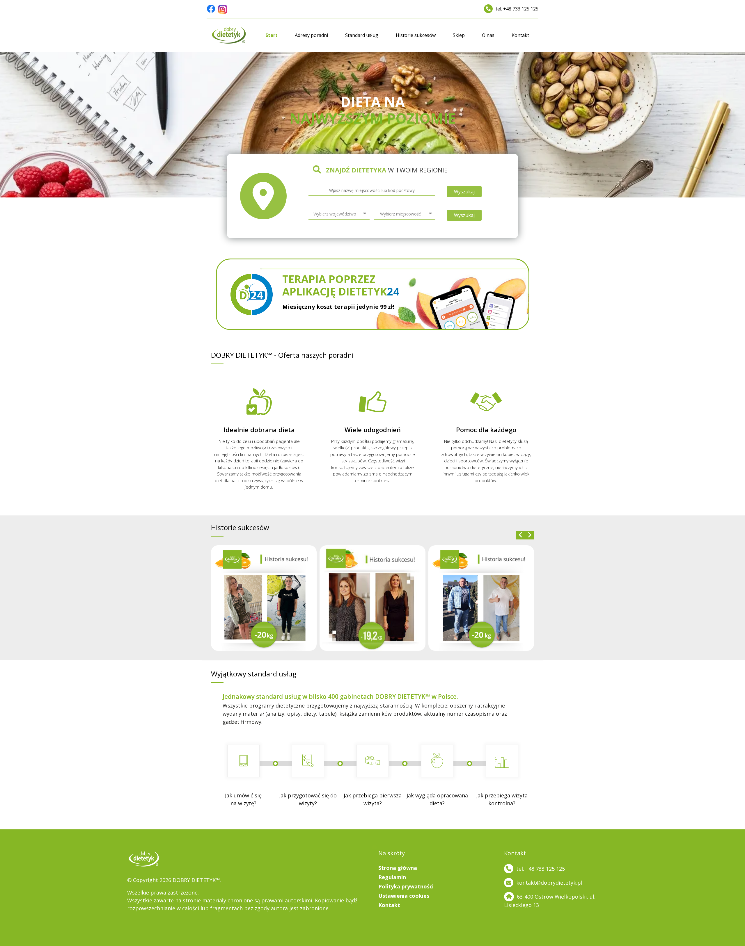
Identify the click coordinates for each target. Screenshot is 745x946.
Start (271, 35)
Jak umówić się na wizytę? (243, 799)
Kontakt (520, 35)
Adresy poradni (311, 35)
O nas (488, 35)
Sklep (459, 35)
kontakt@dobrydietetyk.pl (549, 882)
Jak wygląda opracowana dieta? (437, 799)
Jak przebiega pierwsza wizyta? (373, 799)
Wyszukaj (464, 191)
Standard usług (361, 35)
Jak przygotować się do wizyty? (308, 799)
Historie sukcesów (416, 35)
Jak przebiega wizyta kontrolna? (502, 799)
